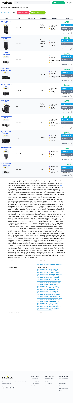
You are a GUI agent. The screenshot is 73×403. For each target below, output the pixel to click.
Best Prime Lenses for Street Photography (48, 301)
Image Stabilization (55, 60)
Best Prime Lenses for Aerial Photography (48, 269)
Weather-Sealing (54, 25)
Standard (18, 27)
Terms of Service (63, 385)
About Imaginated (63, 378)
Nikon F (43, 25)
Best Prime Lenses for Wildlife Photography (48, 308)
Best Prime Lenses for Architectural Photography (50, 271)
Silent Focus (53, 26)
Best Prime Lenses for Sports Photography (48, 299)
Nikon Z (42, 75)
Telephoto (18, 43)
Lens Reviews (48, 383)
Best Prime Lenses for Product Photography (48, 296)
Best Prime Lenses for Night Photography (48, 289)
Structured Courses (35, 381)
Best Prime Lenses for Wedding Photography (49, 306)
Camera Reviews (49, 381)
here (61, 185)
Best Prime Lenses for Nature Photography (48, 288)
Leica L (42, 31)
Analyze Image (34, 378)
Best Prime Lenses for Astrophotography (48, 272)
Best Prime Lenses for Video (44, 310)
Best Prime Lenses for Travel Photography (48, 305)
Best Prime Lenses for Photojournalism (47, 293)
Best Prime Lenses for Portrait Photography (48, 294)
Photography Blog (49, 378)
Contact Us (62, 381)
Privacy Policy (62, 383)
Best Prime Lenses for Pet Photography (47, 291)
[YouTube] (7, 387)
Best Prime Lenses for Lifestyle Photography (49, 284)
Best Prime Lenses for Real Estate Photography (49, 298)
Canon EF (42, 24)
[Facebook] (10, 387)
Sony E (42, 29)
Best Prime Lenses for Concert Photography (48, 276)
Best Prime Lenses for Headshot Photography (49, 281)
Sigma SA (42, 27)
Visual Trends (34, 385)
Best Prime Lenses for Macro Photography (48, 286)
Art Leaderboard (35, 383)
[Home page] (6, 3)
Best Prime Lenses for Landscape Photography (49, 282)
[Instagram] (3, 387)
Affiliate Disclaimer (63, 388)
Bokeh (52, 28)
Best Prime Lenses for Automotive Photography (49, 264)
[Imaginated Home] (7, 377)
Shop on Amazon (67, 25)
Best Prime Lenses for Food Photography (48, 279)
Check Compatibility (66, 28)
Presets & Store (48, 385)
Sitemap (61, 390)
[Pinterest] (14, 387)
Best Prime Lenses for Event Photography (48, 277)
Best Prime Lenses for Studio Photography (48, 303)
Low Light (53, 29)
